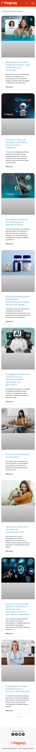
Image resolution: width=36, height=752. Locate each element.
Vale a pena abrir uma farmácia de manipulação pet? (17, 529)
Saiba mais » (9, 87)
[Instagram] (16, 734)
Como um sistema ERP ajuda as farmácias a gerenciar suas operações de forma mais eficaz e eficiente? (17, 609)
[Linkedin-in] (23, 734)
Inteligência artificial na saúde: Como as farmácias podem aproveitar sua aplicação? (18, 379)
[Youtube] (19, 734)
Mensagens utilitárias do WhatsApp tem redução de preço (17, 222)
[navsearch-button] (26, 3)
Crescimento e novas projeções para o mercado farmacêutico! (18, 689)
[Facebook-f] (12, 734)
